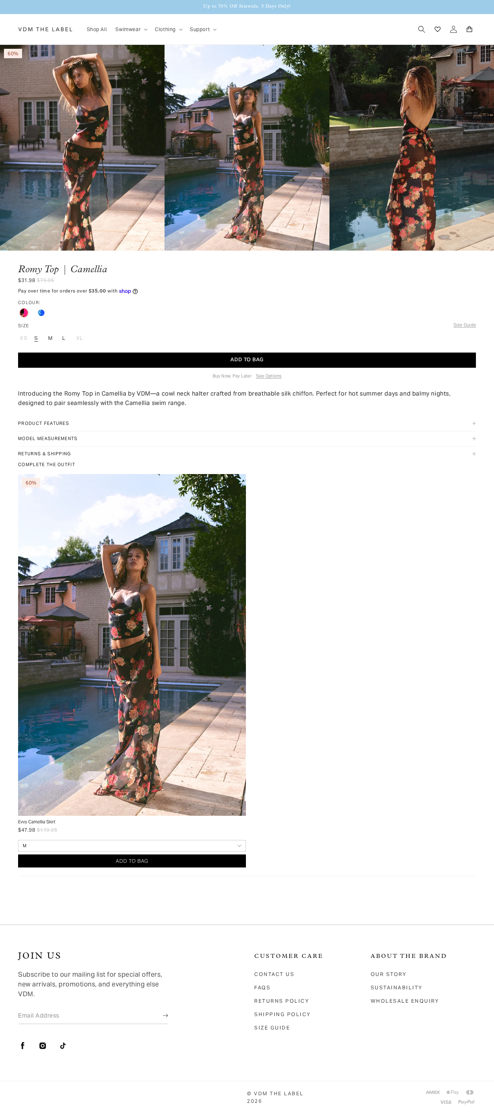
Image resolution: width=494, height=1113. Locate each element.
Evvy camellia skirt (36, 821)
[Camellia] (24, 312)
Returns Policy (281, 1001)
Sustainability (397, 987)
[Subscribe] (160, 1015)
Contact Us (274, 974)
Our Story (389, 974)
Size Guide (272, 1027)
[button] (130, 29)
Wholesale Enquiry (405, 1001)
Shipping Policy (282, 1014)
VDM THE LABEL (279, 1093)
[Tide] (41, 313)
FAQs (262, 987)
